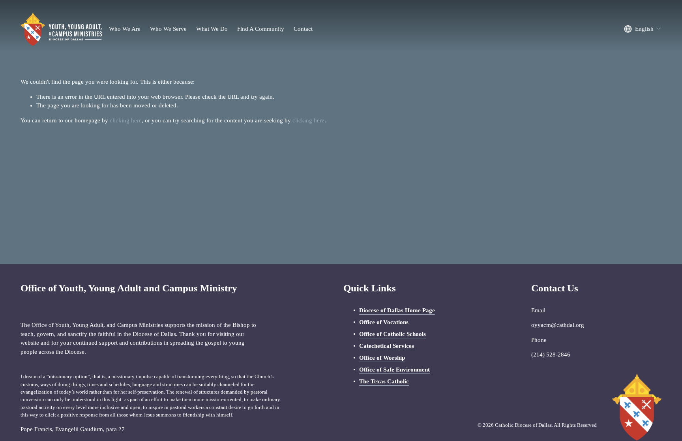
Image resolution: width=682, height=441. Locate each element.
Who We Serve (168, 29)
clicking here (126, 120)
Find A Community (260, 29)
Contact (303, 29)
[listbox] (642, 29)
